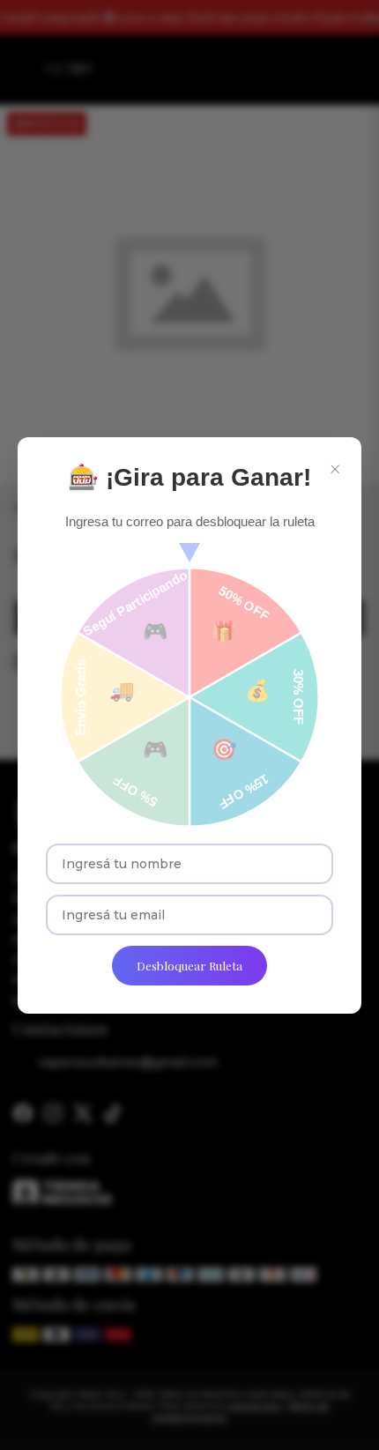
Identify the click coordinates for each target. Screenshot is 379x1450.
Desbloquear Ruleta (189, 965)
